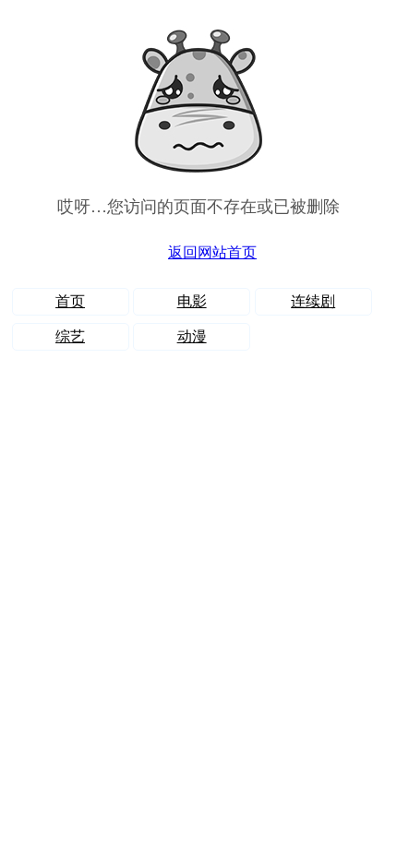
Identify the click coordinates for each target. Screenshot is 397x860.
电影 (192, 301)
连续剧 (313, 301)
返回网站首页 (212, 252)
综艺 (70, 336)
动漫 (192, 336)
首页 (70, 301)
